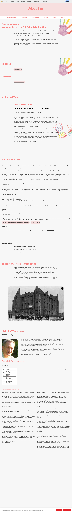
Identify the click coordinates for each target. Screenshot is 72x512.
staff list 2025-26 (18, 69)
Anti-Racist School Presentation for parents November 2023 (15, 222)
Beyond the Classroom (37, 1)
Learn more (43, 510)
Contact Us (63, 17)
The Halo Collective (50, 230)
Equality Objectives (35, 222)
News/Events (45, 1)
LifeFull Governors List (19, 82)
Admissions (12, 1)
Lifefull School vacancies (19, 252)
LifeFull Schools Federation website (39, 43)
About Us (7, 1)
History (54, 17)
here (30, 230)
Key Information (29, 1)
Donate (67, 1)
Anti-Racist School (35, 17)
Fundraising (23, 1)
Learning (18, 1)
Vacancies (46, 17)
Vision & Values (24, 17)
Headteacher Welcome (11, 17)
